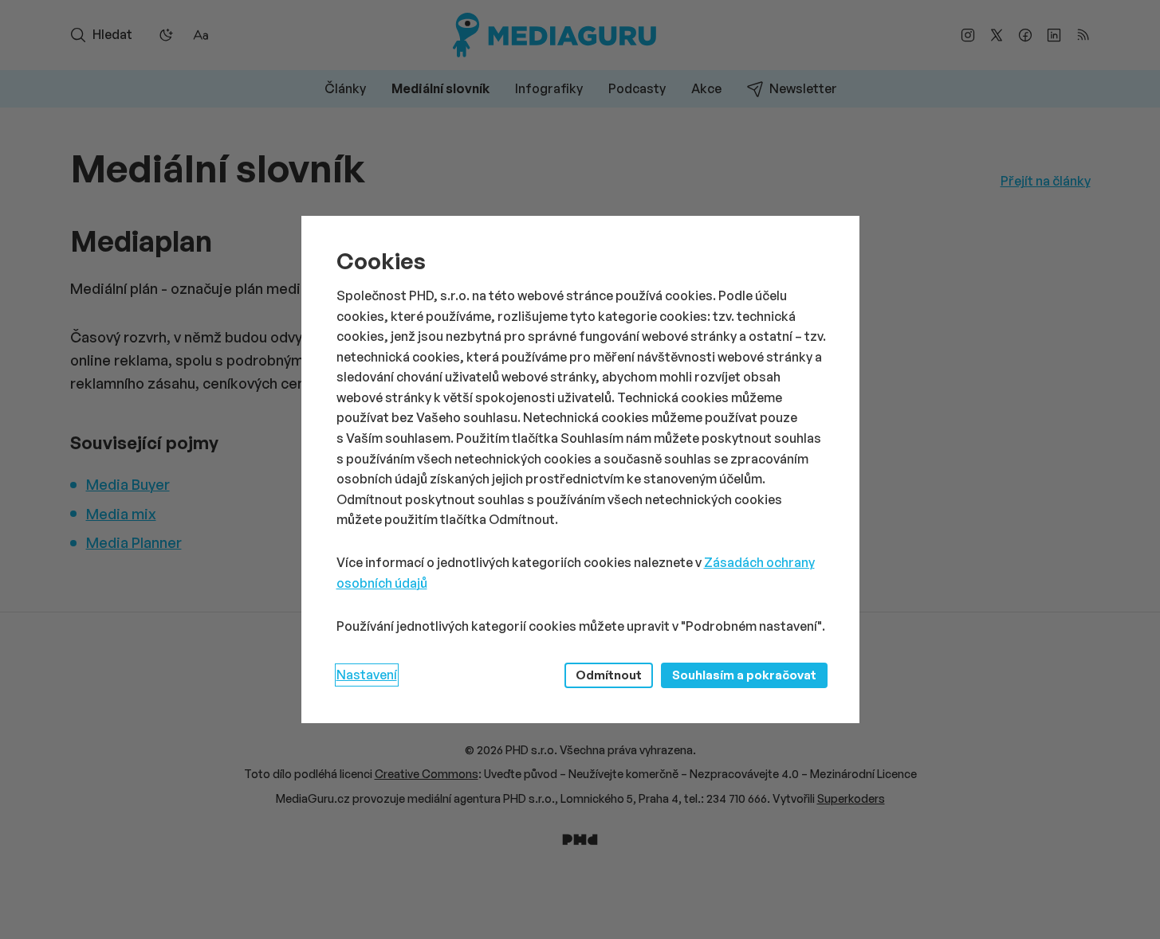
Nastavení (366, 675)
